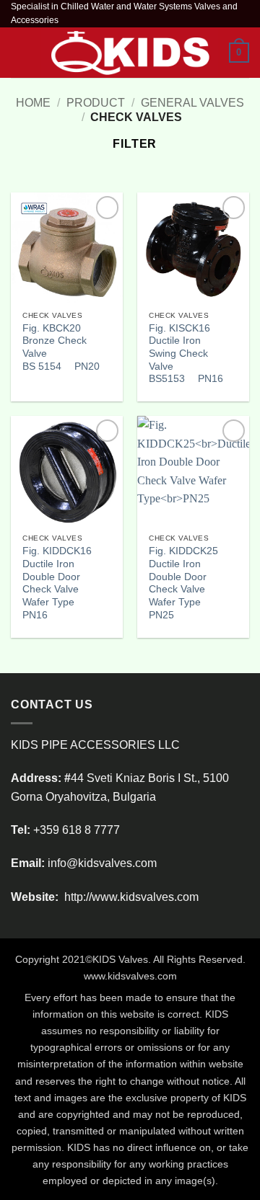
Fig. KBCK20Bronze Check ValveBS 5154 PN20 (61, 347)
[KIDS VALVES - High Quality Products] (129, 53)
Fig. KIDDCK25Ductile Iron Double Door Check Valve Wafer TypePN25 (183, 583)
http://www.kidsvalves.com (130, 897)
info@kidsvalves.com (102, 863)
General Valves (192, 103)
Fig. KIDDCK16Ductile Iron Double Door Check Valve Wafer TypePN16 (57, 583)
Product (95, 103)
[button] (19, 53)
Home (33, 103)
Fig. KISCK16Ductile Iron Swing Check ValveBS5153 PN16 (186, 354)
